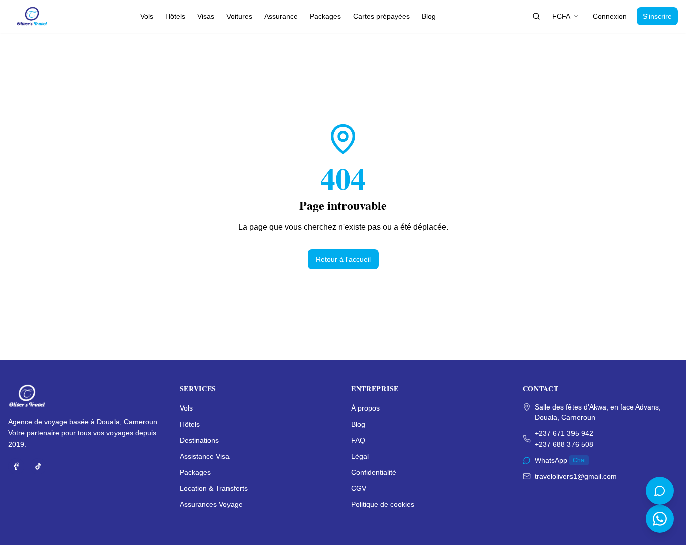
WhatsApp (560, 460)
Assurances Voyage (211, 504)
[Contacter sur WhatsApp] (660, 519)
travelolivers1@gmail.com (576, 476)
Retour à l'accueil (343, 259)
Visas (205, 16)
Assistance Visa (205, 456)
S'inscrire (657, 16)
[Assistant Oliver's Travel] (660, 491)
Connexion (610, 16)
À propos (365, 408)
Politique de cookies (382, 504)
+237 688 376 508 (564, 444)
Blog (429, 16)
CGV (358, 488)
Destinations (199, 440)
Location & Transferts (214, 488)
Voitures (239, 16)
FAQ (358, 440)
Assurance (281, 16)
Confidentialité (373, 472)
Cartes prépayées (381, 16)
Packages (325, 16)
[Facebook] (16, 466)
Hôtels (175, 16)
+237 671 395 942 (564, 433)
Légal (360, 456)
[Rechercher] (536, 16)
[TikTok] (38, 466)
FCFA (561, 16)
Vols (146, 16)
